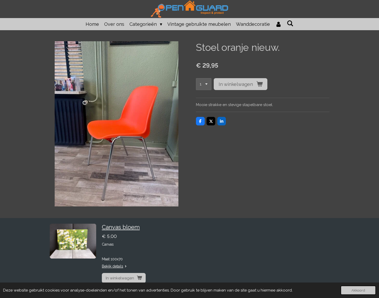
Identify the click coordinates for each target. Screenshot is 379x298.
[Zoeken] (290, 23)
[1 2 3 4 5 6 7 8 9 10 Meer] (203, 84)
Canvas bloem (121, 227)
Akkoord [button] (358, 290)
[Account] (278, 24)
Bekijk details (112, 266)
